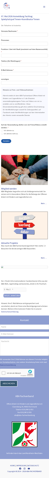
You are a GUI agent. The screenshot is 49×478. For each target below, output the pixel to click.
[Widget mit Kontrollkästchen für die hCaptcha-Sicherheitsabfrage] (17, 373)
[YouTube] (29, 469)
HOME (12, 465)
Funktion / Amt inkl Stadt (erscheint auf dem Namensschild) (24, 50)
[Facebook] (20, 469)
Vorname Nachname (9, 31)
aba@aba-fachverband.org (24, 415)
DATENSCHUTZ (33, 465)
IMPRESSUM (21, 465)
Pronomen (5, 40)
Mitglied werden (9, 188)
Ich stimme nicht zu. (10, 134)
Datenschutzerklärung (9, 312)
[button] (40, 7)
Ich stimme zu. (8, 130)
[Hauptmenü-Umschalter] (44, 6)
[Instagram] (24, 469)
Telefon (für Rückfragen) (11, 61)
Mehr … (44, 203)
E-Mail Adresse (7, 70)
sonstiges (5, 79)
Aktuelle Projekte (9, 243)
